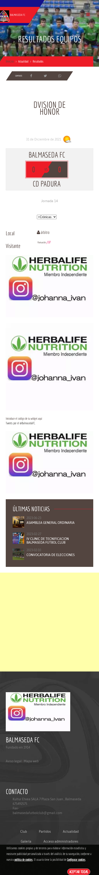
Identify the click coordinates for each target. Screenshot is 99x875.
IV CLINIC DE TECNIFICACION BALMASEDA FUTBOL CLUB (47, 540)
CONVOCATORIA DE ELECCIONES (50, 555)
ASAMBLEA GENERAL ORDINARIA (50, 523)
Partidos (45, 831)
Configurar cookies (76, 859)
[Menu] (88, 14)
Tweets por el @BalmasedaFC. (20, 423)
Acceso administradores (61, 841)
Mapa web (31, 761)
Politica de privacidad (16, 779)
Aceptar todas (78, 871)
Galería (26, 841)
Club (23, 831)
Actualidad (71, 831)
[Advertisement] (49, 622)
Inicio (10, 61)
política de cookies (24, 859)
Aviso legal (14, 761)
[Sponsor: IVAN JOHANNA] (49, 286)
